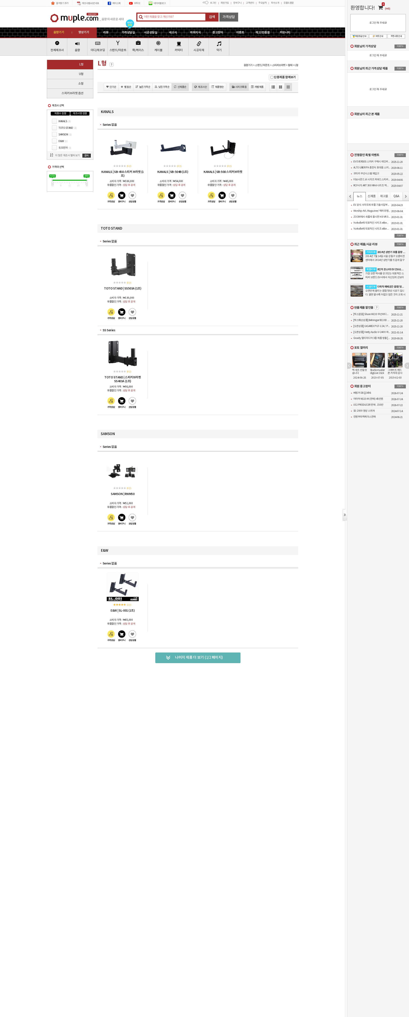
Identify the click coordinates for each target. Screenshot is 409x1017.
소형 (81, 83)
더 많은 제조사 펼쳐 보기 (67, 155)
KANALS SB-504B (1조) (172, 172)
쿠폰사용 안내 (396, 36)
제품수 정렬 (60, 113)
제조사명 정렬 (80, 113)
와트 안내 (379, 36)
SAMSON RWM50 (122, 494)
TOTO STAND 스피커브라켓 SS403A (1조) (122, 379)
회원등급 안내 (360, 36)
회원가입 (225, 2)
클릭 (86, 155)
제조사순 (202, 87)
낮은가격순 (164, 87)
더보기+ (400, 46)
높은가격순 (144, 87)
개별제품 (259, 87)
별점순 (127, 87)
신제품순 (181, 87)
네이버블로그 (160, 3)
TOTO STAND (67, 128)
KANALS (65, 121)
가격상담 (229, 17)
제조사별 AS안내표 (90, 3)
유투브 (137, 3)
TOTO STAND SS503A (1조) (122, 288)
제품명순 (219, 87)
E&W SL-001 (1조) (123, 610)
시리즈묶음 (241, 87)
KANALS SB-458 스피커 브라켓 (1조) (122, 173)
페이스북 (116, 3)
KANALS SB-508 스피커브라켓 (223, 172)
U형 (81, 74)
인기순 (112, 87)
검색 (212, 17)
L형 (81, 64)
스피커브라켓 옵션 (73, 93)
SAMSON (65, 134)
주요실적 (262, 2)
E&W (63, 141)
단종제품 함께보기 (285, 77)
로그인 (213, 2)
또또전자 (65, 147)
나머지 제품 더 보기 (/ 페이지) (199, 657)
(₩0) (387, 8)
